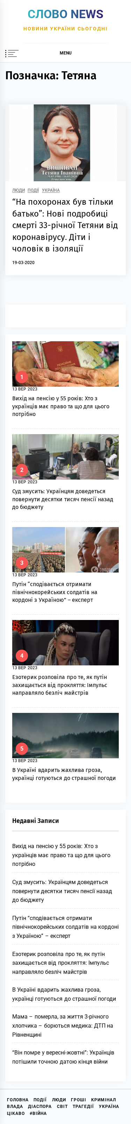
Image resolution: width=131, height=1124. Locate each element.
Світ (62, 1106)
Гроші (78, 1099)
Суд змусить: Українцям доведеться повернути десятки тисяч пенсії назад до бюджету (62, 499)
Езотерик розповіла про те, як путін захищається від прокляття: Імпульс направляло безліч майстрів (59, 685)
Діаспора (40, 1106)
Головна (18, 1099)
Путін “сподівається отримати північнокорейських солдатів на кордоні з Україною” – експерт (54, 592)
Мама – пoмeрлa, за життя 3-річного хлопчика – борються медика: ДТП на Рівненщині (63, 1025)
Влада (15, 1106)
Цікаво (16, 1113)
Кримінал (103, 1099)
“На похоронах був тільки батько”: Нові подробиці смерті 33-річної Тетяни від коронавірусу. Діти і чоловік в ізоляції (65, 225)
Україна (51, 190)
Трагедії (83, 1106)
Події (33, 190)
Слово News (65, 14)
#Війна (38, 1113)
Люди (18, 190)
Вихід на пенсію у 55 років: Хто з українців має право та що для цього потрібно (60, 406)
